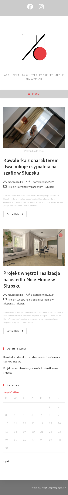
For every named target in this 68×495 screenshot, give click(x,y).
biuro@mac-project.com (56, 488)
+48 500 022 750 (37, 488)
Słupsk (50, 186)
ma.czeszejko (15, 181)
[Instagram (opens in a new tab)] (40, 7)
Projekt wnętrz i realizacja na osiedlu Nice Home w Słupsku (31, 279)
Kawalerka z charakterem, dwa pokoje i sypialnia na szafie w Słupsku (31, 166)
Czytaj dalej (17, 213)
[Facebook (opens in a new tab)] (30, 7)
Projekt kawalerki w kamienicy (25, 186)
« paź (6, 461)
